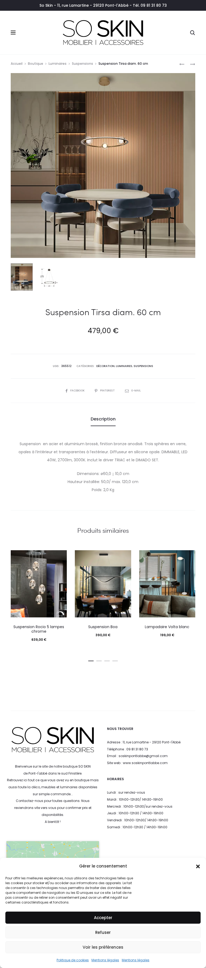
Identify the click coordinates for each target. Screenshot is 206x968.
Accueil (17, 63)
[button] (198, 866)
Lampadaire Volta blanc (167, 626)
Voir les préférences (103, 947)
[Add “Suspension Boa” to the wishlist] (124, 557)
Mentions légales (105, 960)
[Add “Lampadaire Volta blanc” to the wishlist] (188, 557)
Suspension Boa (102, 626)
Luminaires (58, 63)
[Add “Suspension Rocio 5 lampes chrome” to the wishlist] (60, 557)
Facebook (77, 390)
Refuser (103, 932)
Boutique (35, 63)
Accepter (103, 917)
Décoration (105, 366)
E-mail (136, 390)
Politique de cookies (73, 960)
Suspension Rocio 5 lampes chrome (38, 629)
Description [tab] (103, 419)
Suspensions (82, 63)
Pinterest (108, 390)
